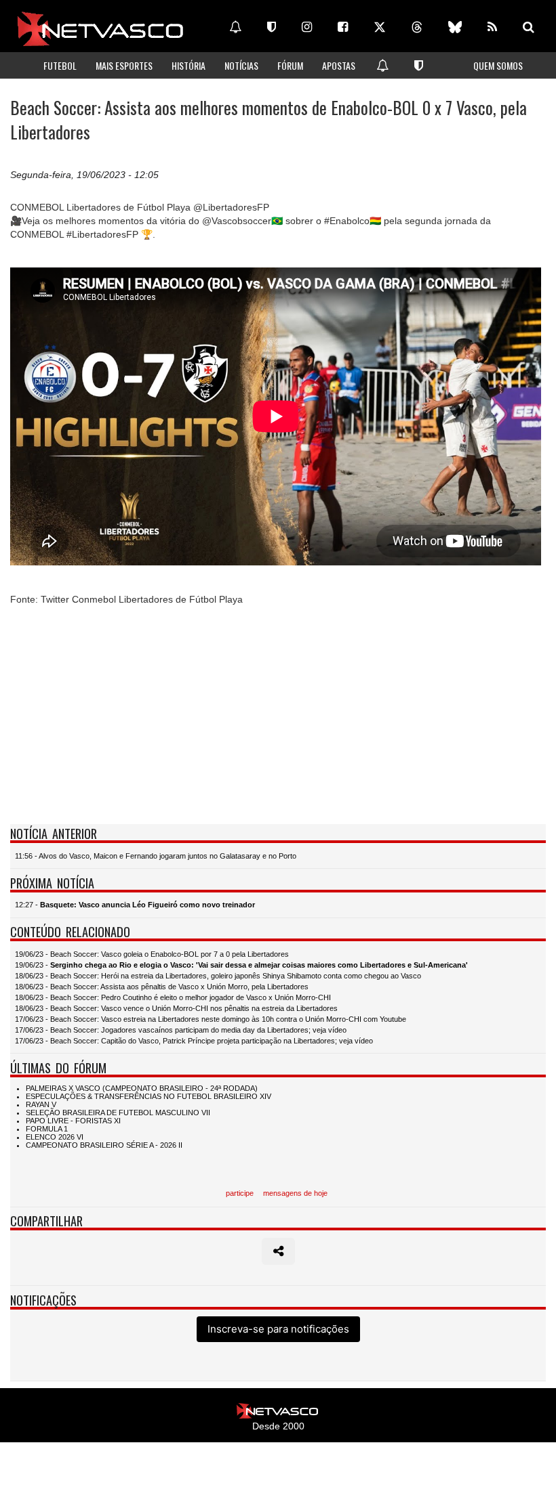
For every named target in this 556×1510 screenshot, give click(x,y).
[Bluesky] (455, 27)
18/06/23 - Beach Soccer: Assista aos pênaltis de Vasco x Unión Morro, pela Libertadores (162, 987)
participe (240, 1193)
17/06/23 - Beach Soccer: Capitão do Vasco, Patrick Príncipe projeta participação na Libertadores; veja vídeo (194, 1041)
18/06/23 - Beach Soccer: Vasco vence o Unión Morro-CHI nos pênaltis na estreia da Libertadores (176, 1008)
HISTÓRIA (188, 65)
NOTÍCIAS (241, 65)
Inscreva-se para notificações (278, 1328)
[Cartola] (271, 27)
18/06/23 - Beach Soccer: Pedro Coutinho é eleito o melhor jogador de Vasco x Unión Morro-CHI (173, 997)
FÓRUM (290, 65)
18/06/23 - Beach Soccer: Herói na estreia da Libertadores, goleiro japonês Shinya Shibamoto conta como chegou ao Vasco (218, 976)
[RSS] (492, 27)
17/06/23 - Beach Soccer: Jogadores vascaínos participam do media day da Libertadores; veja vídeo (180, 1030)
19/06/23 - (241, 965)
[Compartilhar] (278, 1251)
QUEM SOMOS (498, 65)
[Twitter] (379, 27)
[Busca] (528, 27)
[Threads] (417, 27)
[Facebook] (342, 27)
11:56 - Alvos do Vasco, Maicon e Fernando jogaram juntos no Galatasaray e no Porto (155, 856)
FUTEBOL (60, 65)
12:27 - (135, 905)
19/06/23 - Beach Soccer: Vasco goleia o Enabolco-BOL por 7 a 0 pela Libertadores (152, 954)
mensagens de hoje (295, 1193)
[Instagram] (306, 27)
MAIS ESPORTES (124, 65)
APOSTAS (338, 65)
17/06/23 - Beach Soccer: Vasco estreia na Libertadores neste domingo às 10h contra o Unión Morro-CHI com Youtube (210, 1019)
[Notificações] (235, 27)
